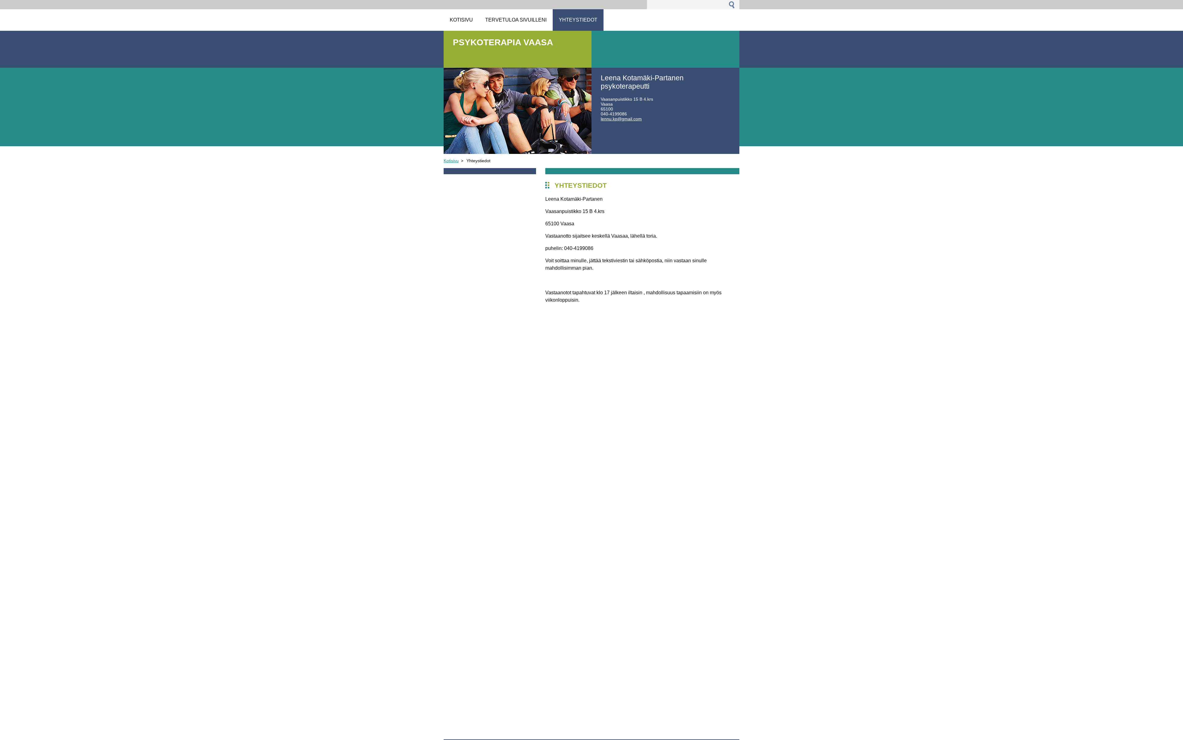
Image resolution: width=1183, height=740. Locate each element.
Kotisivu (451, 160)
